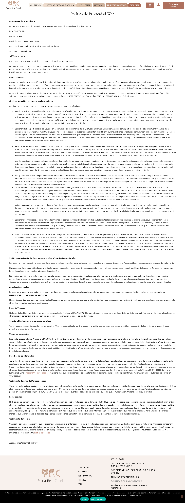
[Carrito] (150, 5)
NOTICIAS (98, 5)
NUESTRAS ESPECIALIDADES (58, 5)
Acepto (84, 499)
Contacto (83, 467)
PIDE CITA (134, 5)
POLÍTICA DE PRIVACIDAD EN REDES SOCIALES (129, 486)
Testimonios (85, 475)
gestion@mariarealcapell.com (38, 373)
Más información (98, 499)
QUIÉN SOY (35, 5)
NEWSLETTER (84, 5)
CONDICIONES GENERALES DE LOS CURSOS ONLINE (133, 471)
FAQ (80, 484)
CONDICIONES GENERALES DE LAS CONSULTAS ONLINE (128, 464)
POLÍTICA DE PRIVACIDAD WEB (126, 481)
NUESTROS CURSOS (116, 5)
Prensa (82, 479)
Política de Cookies (42, 433)
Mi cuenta (83, 471)
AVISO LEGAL (117, 459)
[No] (182, 496)
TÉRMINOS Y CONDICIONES (125, 477)
